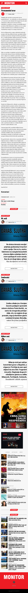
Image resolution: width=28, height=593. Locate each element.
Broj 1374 (13, 197)
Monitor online (11, 14)
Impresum (14, 585)
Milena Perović (11, 222)
